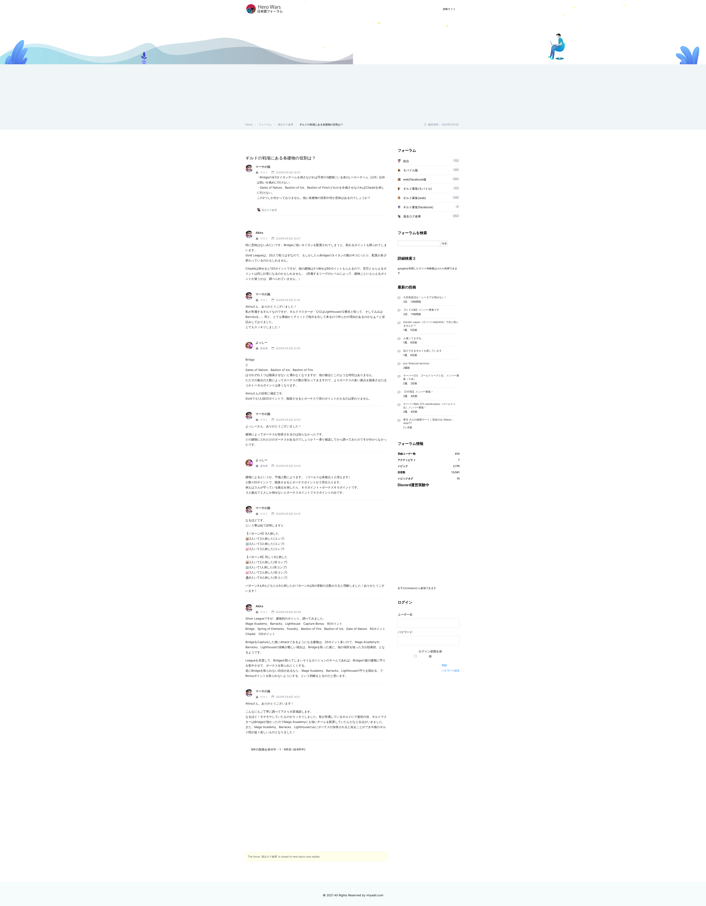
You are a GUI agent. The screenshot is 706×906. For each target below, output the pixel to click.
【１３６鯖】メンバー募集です (421, 309)
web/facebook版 (414, 179)
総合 (406, 161)
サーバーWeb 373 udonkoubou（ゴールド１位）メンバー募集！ (429, 405)
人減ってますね (412, 338)
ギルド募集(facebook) (418, 207)
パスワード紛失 (451, 670)
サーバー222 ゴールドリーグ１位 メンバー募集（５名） (431, 377)
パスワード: (405, 632)
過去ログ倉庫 (285, 124)
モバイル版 (410, 170)
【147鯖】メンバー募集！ (418, 391)
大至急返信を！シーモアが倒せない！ (425, 297)
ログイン (417, 8)
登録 (444, 665)
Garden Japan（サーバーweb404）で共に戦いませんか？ (431, 323)
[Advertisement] (353, 94)
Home (248, 124)
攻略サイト (449, 8)
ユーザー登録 (394, 8)
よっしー (261, 342)
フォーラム (265, 124)
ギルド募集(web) (414, 198)
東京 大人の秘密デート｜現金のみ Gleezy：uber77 (428, 421)
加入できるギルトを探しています (422, 350)
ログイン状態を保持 (430, 654)
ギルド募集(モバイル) (417, 188)
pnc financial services (416, 363)
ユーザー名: (405, 614)
